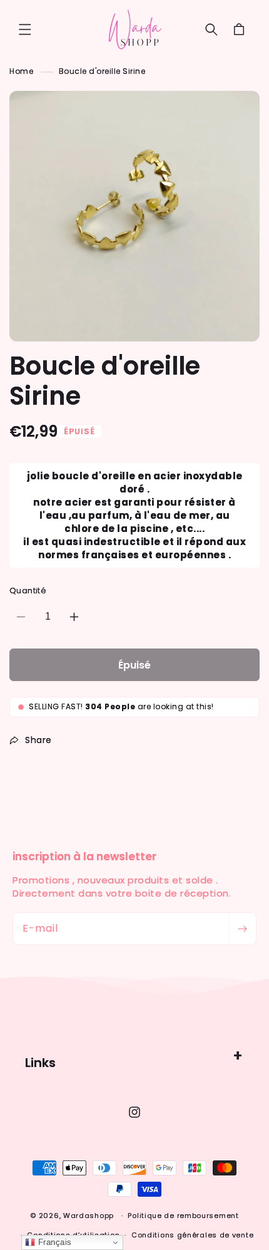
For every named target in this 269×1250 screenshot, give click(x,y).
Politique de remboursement (183, 1216)
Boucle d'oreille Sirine (102, 71)
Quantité (27, 590)
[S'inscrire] (242, 928)
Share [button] (38, 740)
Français (53, 1242)
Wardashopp (88, 1216)
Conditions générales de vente (192, 1235)
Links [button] (40, 1062)
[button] (25, 29)
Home (21, 71)
